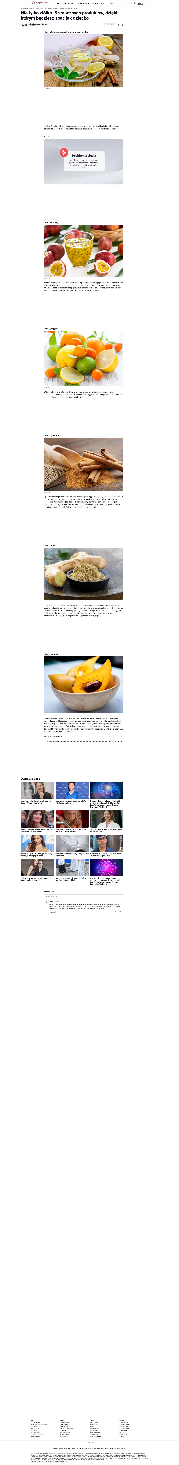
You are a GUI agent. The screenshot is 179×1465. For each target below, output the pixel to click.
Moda (102, 3)
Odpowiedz (53, 912)
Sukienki (122, 1436)
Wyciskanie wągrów (95, 1432)
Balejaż (92, 1426)
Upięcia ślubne (123, 1430)
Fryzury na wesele (124, 1422)
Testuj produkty (68, 3)
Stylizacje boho (64, 1436)
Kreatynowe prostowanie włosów (39, 1424)
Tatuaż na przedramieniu (96, 1436)
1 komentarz (110, 25)
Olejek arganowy (35, 1428)
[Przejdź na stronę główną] (33, 4)
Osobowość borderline (125, 1426)
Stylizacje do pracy (65, 1432)
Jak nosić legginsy (65, 1430)
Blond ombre (34, 1426)
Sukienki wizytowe (64, 1434)
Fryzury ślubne (64, 1424)
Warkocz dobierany (124, 1428)
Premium (95, 3)
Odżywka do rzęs (94, 1422)
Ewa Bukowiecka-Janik (38, 24)
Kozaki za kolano (64, 1422)
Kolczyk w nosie (94, 1434)
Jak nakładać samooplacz (37, 1434)
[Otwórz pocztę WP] (127, 3)
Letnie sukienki (64, 1426)
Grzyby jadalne (123, 1434)
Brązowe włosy (93, 1430)
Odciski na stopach (35, 1436)
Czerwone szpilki (94, 1428)
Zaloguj (140, 3)
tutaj (66, 1461)
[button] (133, 3)
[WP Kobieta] (43, 3)
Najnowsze (55, 3)
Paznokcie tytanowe (125, 1424)
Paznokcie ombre (35, 1432)
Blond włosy (34, 1430)
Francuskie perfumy (36, 1422)
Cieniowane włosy (94, 1424)
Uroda (111, 3)
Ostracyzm (122, 1432)
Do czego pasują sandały (66, 1428)
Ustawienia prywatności (117, 1448)
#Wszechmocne (83, 3)
